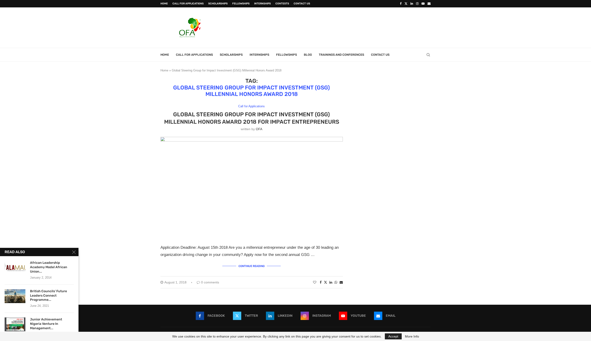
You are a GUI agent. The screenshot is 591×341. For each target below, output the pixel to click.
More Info (412, 336)
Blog (308, 54)
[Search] (428, 54)
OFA (259, 129)
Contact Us (302, 3)
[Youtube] (423, 3)
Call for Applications (188, 3)
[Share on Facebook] (321, 282)
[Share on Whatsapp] (336, 282)
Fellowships (241, 3)
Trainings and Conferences (341, 54)
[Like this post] (314, 282)
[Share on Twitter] (325, 282)
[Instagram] (417, 3)
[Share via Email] (341, 282)
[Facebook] (400, 3)
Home (164, 3)
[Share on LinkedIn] (330, 282)
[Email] (429, 3)
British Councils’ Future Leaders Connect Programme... (48, 295)
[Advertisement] (346, 27)
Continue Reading (251, 266)
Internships (262, 3)
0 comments (210, 282)
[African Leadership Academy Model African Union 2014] (15, 268)
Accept (393, 336)
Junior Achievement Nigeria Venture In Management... (46, 323)
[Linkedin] (411, 3)
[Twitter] (405, 3)
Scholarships (218, 3)
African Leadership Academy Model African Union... (48, 267)
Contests (282, 3)
